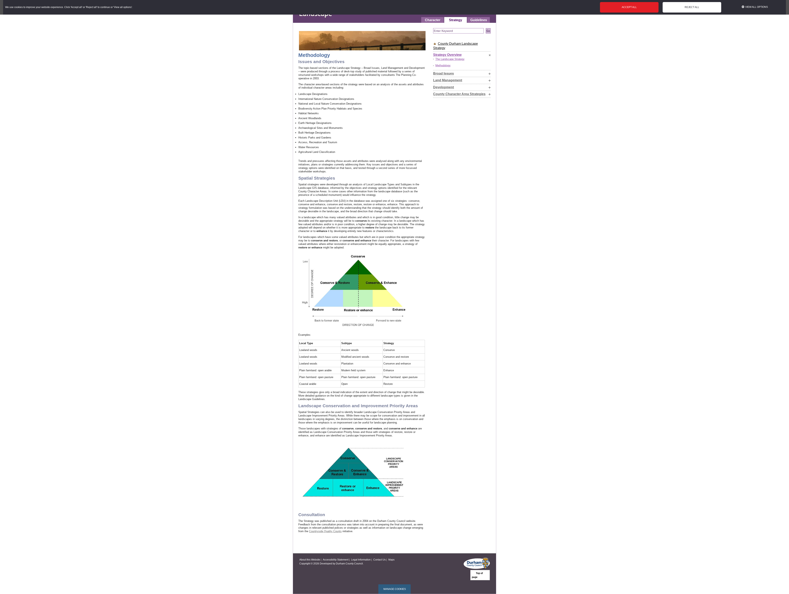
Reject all (692, 7)
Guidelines (478, 20)
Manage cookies (394, 589)
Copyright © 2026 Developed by (317, 563)
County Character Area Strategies (459, 94)
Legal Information (361, 559)
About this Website (309, 559)
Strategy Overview (447, 55)
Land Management (447, 80)
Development (443, 87)
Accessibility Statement (335, 559)
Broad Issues (443, 73)
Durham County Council (349, 563)
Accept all (629, 7)
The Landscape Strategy (450, 59)
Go (488, 30)
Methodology (443, 65)
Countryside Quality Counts (325, 531)
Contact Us (379, 559)
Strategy (455, 20)
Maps (391, 559)
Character (432, 20)
